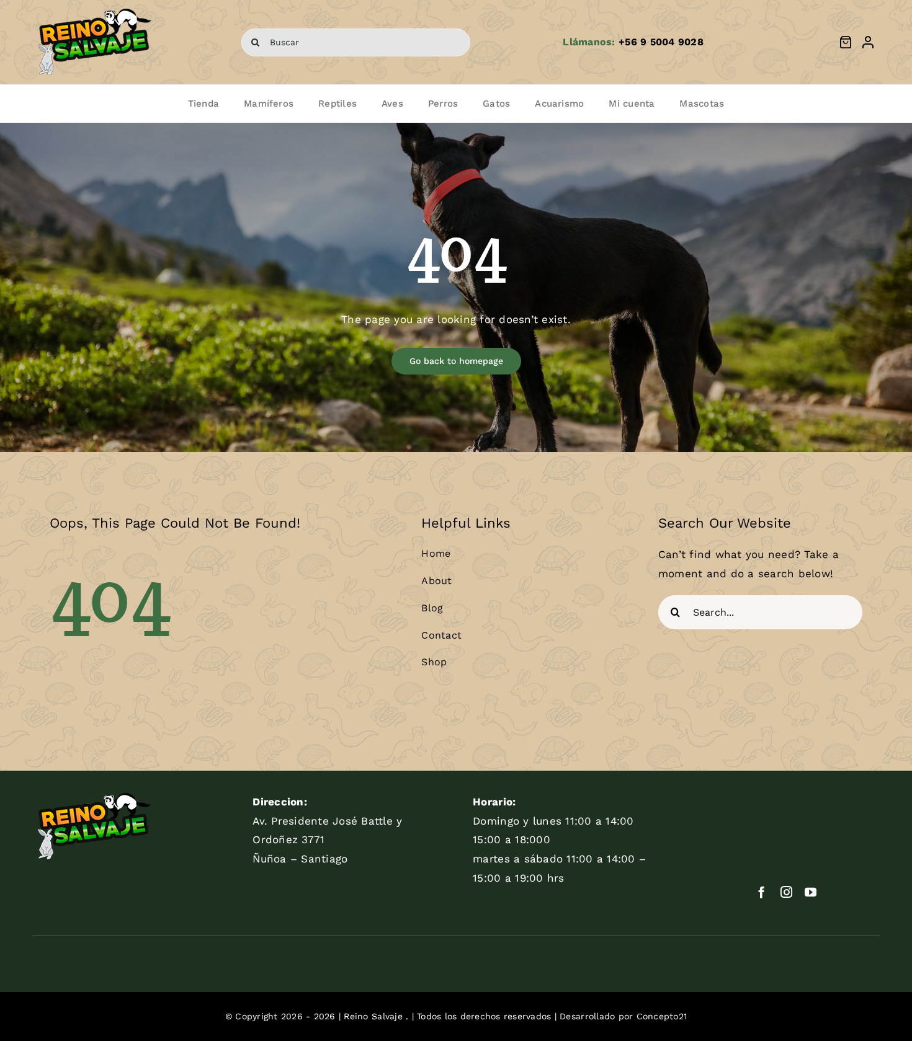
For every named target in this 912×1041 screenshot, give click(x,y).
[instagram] (786, 892)
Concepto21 (662, 1016)
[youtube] (810, 892)
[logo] (94, 8)
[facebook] (761, 892)
